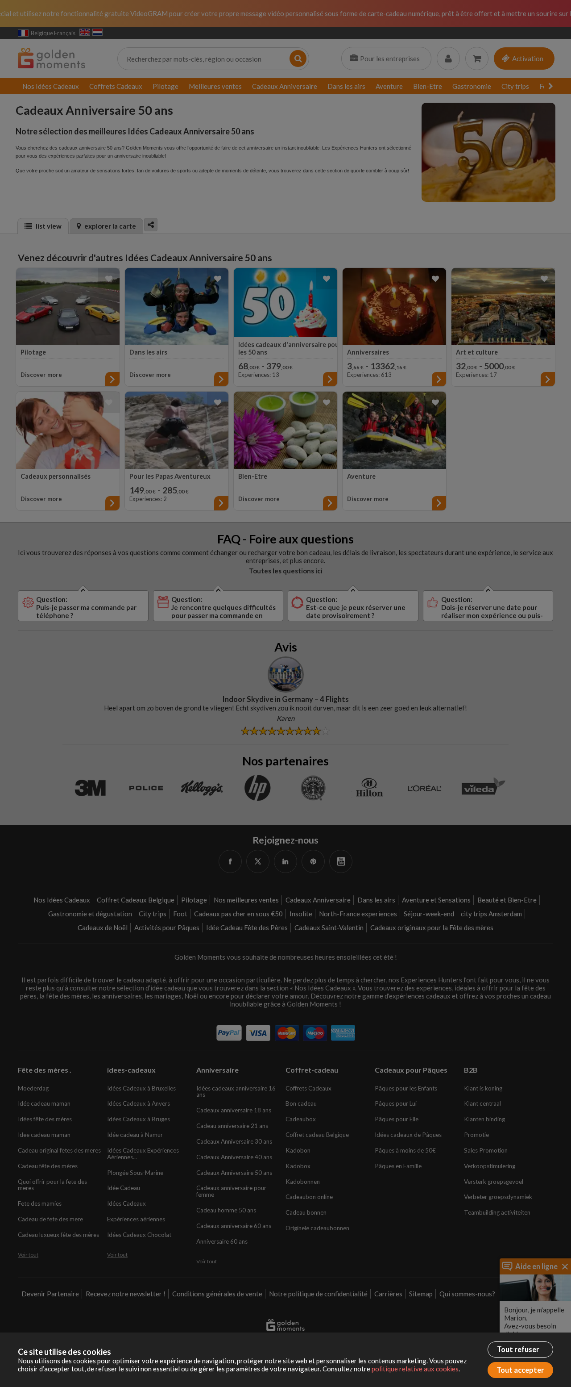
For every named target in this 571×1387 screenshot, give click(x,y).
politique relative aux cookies (415, 1369)
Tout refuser (518, 1349)
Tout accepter (520, 1370)
